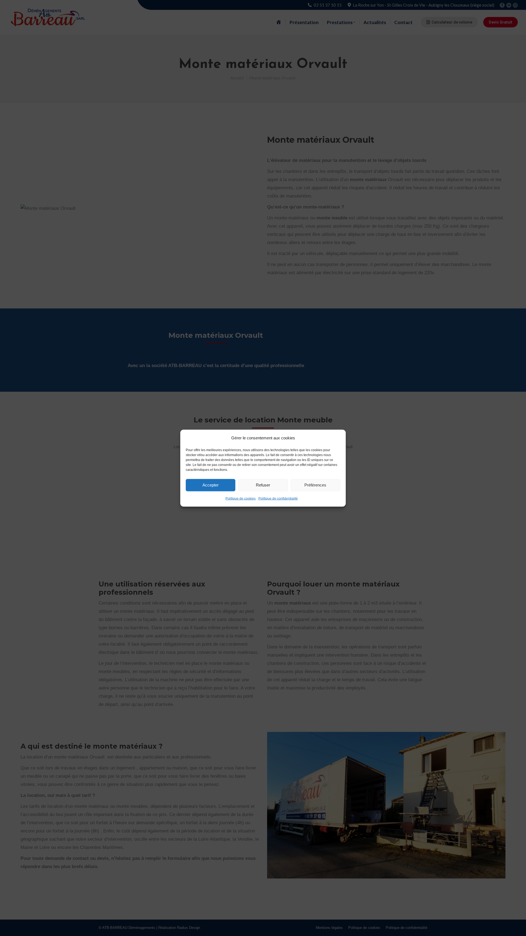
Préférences (315, 485)
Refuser (263, 485)
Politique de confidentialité (278, 498)
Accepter (210, 485)
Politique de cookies (240, 498)
